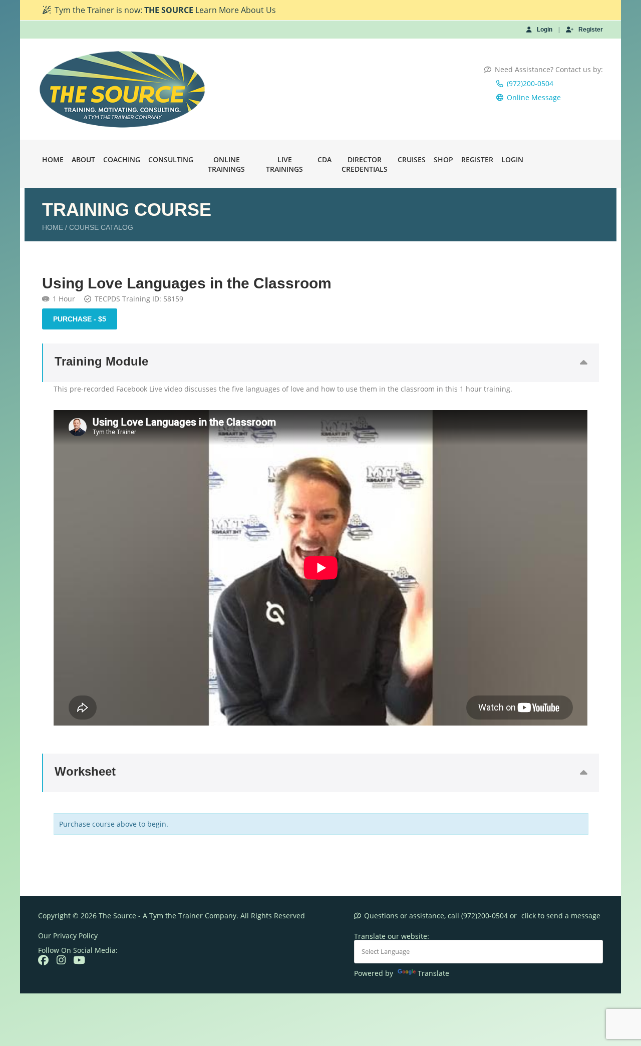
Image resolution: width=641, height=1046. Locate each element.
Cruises (412, 159)
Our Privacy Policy (68, 935)
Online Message (534, 97)
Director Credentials (365, 164)
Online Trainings (226, 164)
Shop (443, 159)
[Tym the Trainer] (122, 89)
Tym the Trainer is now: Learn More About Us (165, 10)
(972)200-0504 (530, 83)
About (83, 159)
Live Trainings (284, 164)
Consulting (170, 159)
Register (590, 29)
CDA (324, 159)
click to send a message (560, 915)
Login (544, 29)
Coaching (121, 159)
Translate (433, 973)
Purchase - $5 (79, 319)
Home (53, 159)
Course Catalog (101, 227)
